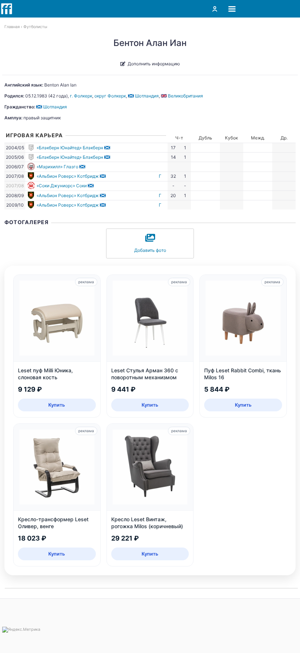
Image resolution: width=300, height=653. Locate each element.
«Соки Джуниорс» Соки (62, 185)
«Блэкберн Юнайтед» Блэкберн (70, 147)
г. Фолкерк (81, 96)
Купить (56, 405)
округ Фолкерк (110, 96)
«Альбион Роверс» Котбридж (68, 176)
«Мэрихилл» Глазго (57, 166)
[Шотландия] (107, 147)
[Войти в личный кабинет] (215, 8)
